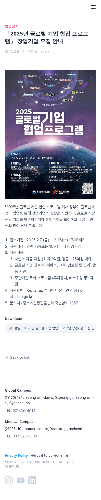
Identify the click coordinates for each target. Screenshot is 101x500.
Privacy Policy (16, 455)
